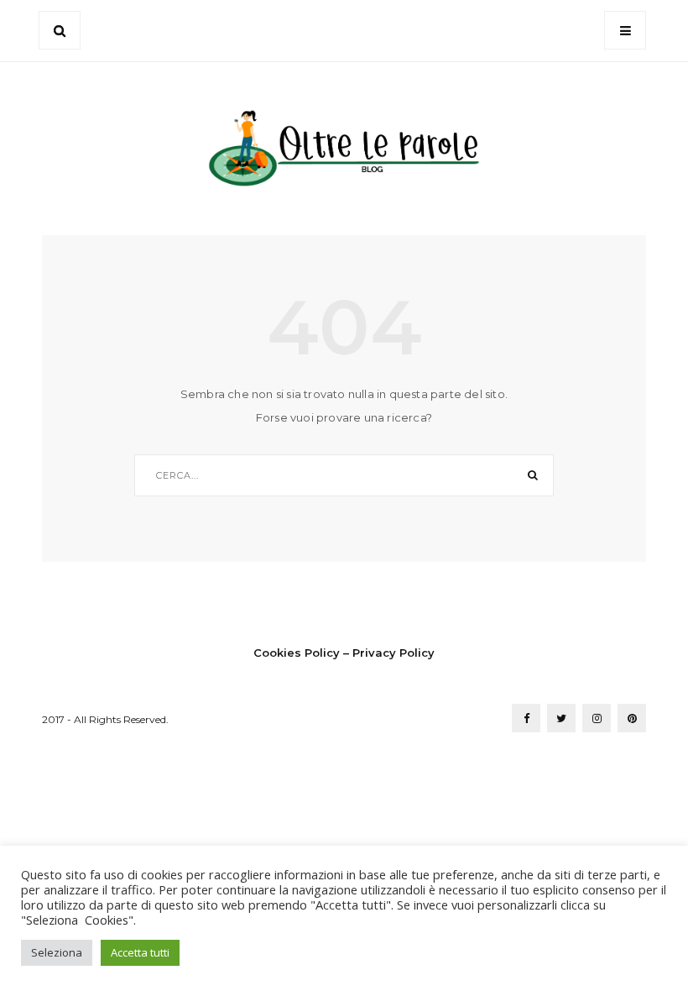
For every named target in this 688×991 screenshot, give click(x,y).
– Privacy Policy (389, 652)
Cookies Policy (296, 652)
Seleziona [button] (56, 952)
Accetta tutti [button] (140, 952)
